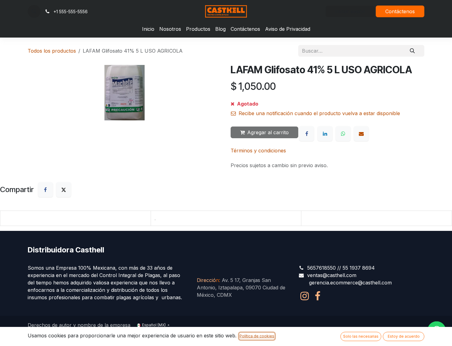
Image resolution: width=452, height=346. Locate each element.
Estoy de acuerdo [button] (404, 336)
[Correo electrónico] (361, 133)
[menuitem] (148, 29)
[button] (34, 11)
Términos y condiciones (258, 150)
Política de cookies (257, 336)
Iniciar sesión (350, 11)
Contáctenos (400, 11)
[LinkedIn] (325, 133)
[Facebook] (306, 133)
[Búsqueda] (412, 51)
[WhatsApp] (343, 133)
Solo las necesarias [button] (361, 336)
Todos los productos (52, 51)
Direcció (208, 280)
